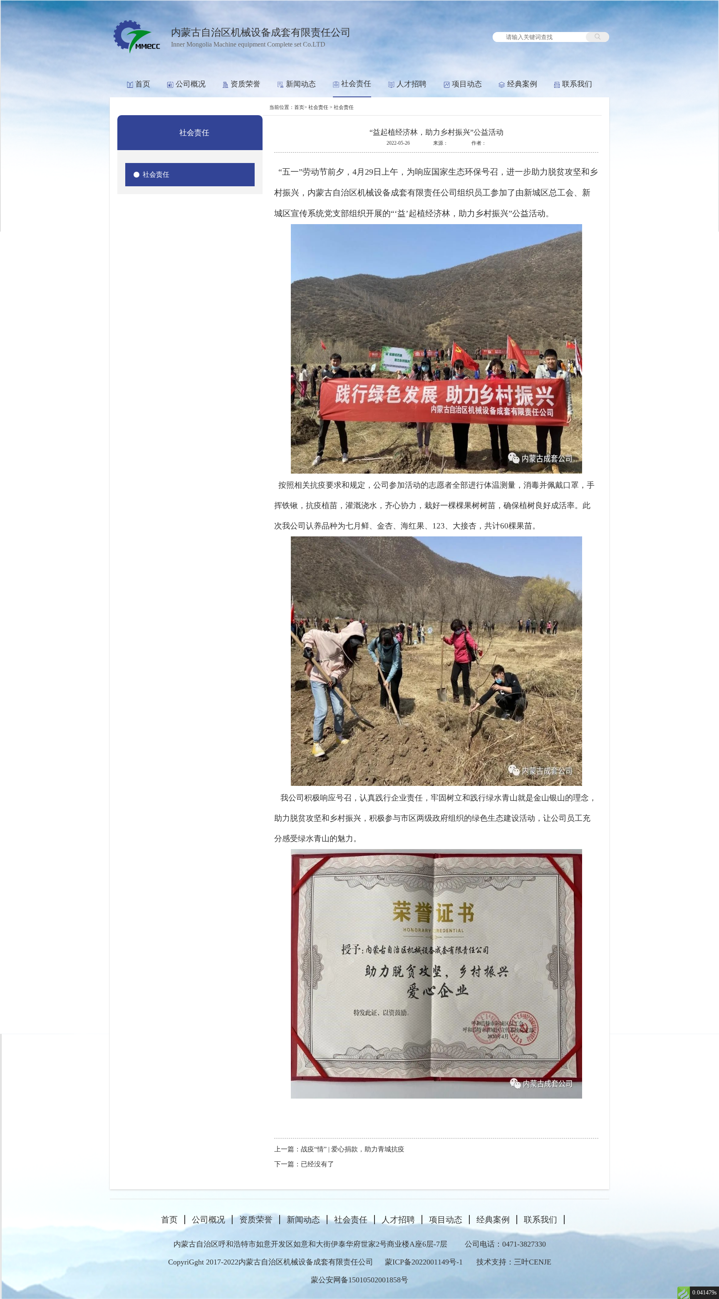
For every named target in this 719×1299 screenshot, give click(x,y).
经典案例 (522, 84)
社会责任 (356, 83)
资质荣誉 (245, 84)
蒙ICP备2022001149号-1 (424, 1262)
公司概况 (191, 84)
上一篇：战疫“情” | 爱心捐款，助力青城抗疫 (339, 1149)
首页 (142, 84)
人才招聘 (411, 84)
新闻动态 (301, 84)
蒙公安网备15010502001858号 (359, 1280)
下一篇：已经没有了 (304, 1164)
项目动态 (467, 84)
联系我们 (577, 84)
